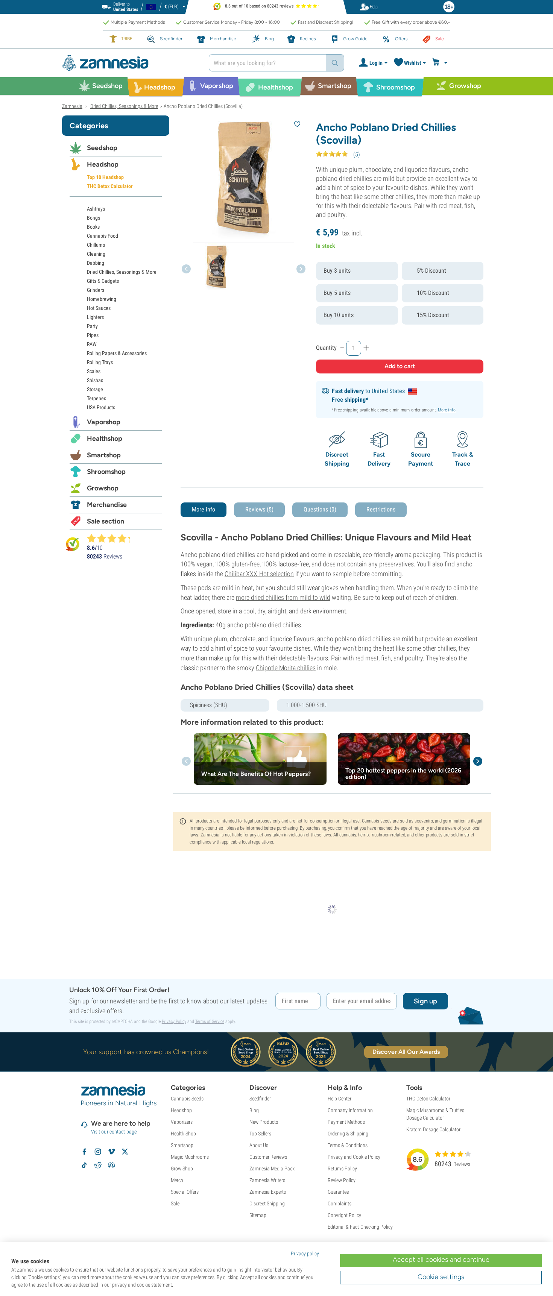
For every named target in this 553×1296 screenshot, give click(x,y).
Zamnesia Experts (267, 1192)
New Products (263, 1122)
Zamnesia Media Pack (272, 1168)
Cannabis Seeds (187, 1099)
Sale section (105, 521)
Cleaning (96, 254)
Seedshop (102, 148)
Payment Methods (346, 1122)
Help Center (339, 1099)
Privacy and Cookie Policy (354, 1157)
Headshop (102, 164)
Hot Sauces (99, 308)
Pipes (93, 335)
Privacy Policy (174, 1021)
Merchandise (107, 505)
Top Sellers (260, 1134)
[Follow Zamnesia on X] (125, 1151)
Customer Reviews (268, 1157)
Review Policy (342, 1180)
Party (92, 326)
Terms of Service (209, 1021)
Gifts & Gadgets (103, 281)
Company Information (350, 1110)
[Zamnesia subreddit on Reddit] (98, 1165)
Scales (93, 371)
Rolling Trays (100, 362)
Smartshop (104, 455)
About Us (258, 1145)
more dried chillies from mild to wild (283, 597)
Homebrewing (101, 299)
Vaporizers (182, 1122)
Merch (177, 1180)
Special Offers (185, 1192)
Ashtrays (96, 209)
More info (447, 410)
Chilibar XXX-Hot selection (259, 574)
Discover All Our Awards (406, 1051)
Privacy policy (305, 1253)
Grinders (95, 290)
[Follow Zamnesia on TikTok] (84, 1165)
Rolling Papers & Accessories (117, 353)
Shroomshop (106, 471)
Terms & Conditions (348, 1145)
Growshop (102, 488)
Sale (175, 1203)
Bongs (93, 218)
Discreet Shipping (267, 1203)
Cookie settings (441, 1277)
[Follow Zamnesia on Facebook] (84, 1151)
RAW (92, 344)
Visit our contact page (114, 1132)
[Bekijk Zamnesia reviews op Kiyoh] (72, 544)
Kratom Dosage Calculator (433, 1129)
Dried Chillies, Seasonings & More (121, 272)
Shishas (95, 380)
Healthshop (104, 438)
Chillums (96, 245)
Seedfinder (260, 1099)
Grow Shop (182, 1168)
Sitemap (257, 1215)
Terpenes (96, 398)
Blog (254, 1110)
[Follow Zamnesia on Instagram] (98, 1151)
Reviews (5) (259, 509)
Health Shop (183, 1134)
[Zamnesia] (129, 63)
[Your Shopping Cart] (440, 63)
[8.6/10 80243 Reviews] (112, 538)
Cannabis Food (102, 236)
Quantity (326, 347)
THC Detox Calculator (110, 186)
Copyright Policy (344, 1215)
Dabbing (95, 263)
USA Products (101, 407)
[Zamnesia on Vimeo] (111, 1151)
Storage (95, 389)
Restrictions (380, 509)
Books (93, 227)
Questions (320, 509)
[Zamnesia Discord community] (111, 1165)
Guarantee (338, 1192)
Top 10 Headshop (105, 177)
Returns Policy (342, 1168)
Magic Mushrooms (190, 1157)
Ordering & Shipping (348, 1134)
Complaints (339, 1203)
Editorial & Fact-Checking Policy (360, 1227)
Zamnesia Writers (267, 1180)
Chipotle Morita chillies (286, 668)
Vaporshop (103, 422)
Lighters (95, 317)
